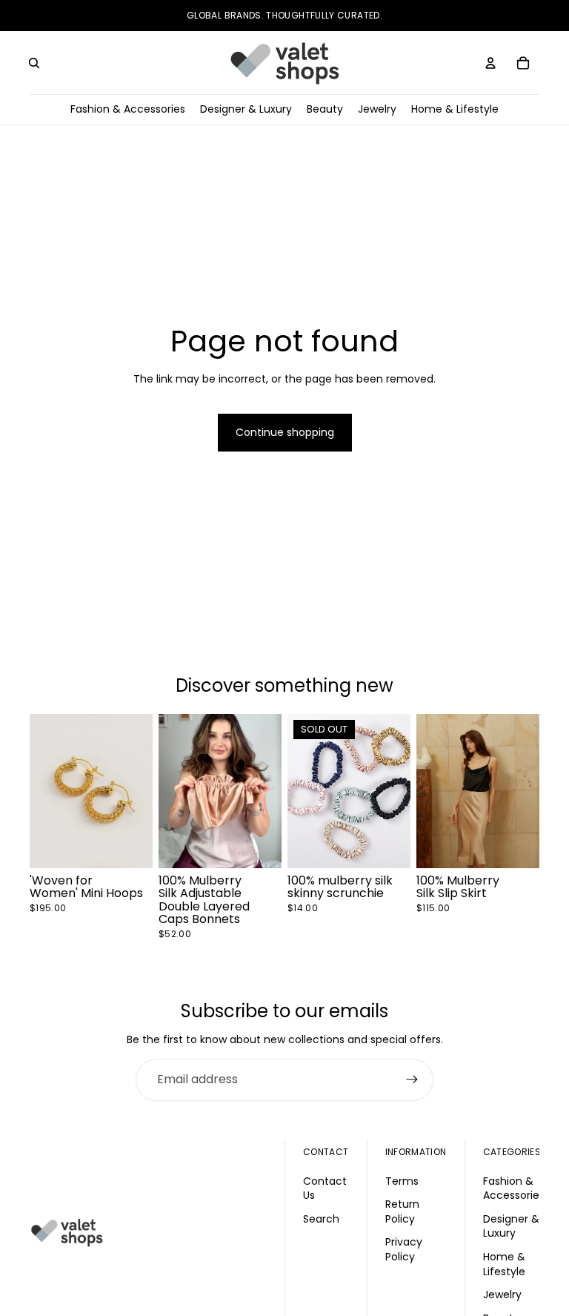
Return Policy (402, 1211)
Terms (402, 1181)
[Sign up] (412, 1079)
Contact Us (325, 1188)
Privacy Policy (403, 1249)
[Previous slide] (46, 791)
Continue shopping (285, 432)
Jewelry (502, 1294)
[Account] (490, 63)
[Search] (34, 63)
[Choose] (258, 844)
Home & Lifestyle (504, 1264)
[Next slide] (136, 791)
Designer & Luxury (511, 1226)
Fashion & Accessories (514, 1188)
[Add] (129, 844)
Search (321, 1218)
